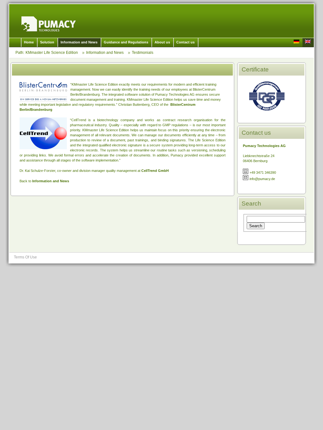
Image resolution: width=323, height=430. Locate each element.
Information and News (79, 42)
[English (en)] (308, 42)
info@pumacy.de (262, 179)
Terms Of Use (25, 257)
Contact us (185, 42)
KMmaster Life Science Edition (48, 23)
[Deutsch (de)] (296, 42)
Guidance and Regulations (126, 42)
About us (162, 42)
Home (29, 42)
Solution (47, 42)
